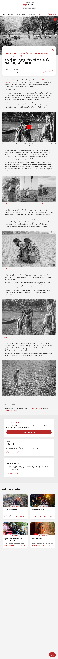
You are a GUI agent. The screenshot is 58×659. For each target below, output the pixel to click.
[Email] (21, 453)
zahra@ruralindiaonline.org (36, 408)
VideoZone (17, 56)
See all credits (48, 71)
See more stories (12, 452)
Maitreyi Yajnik (18, 72)
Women (30, 53)
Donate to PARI (28, 432)
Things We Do (22, 53)
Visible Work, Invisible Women (42, 53)
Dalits (23, 56)
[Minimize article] (52, 49)
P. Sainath (7, 72)
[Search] (40, 14)
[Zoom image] (55, 19)
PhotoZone (9, 56)
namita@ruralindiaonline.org (12, 410)
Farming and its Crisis (11, 53)
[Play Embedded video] (29, 127)
